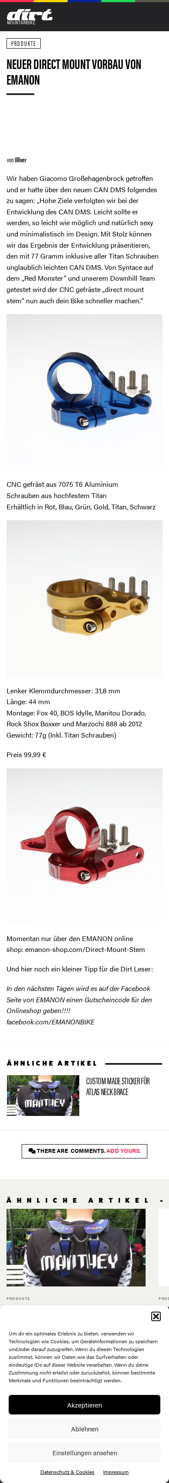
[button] (156, 1316)
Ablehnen (84, 1428)
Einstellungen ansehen (84, 1452)
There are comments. (88, 1151)
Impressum (116, 1472)
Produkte (23, 43)
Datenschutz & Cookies (67, 1472)
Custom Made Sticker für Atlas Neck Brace (79, 1095)
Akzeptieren (84, 1404)
